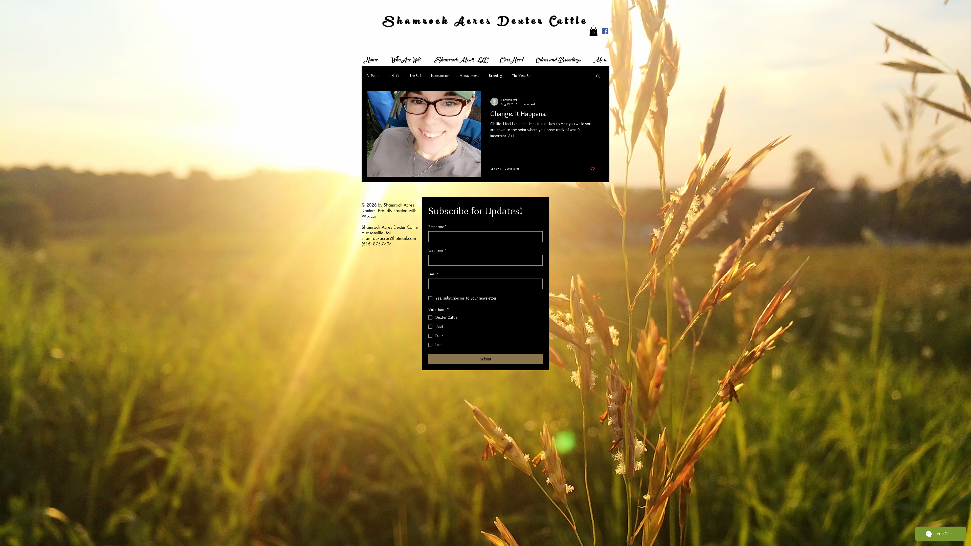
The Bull (415, 75)
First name (437, 226)
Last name (437, 250)
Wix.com (370, 216)
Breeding (495, 75)
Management (469, 75)
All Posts (373, 75)
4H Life (395, 75)
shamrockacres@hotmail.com (389, 238)
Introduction (440, 75)
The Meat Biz (521, 75)
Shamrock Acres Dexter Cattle (485, 22)
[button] (593, 31)
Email (433, 274)
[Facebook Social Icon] (605, 31)
